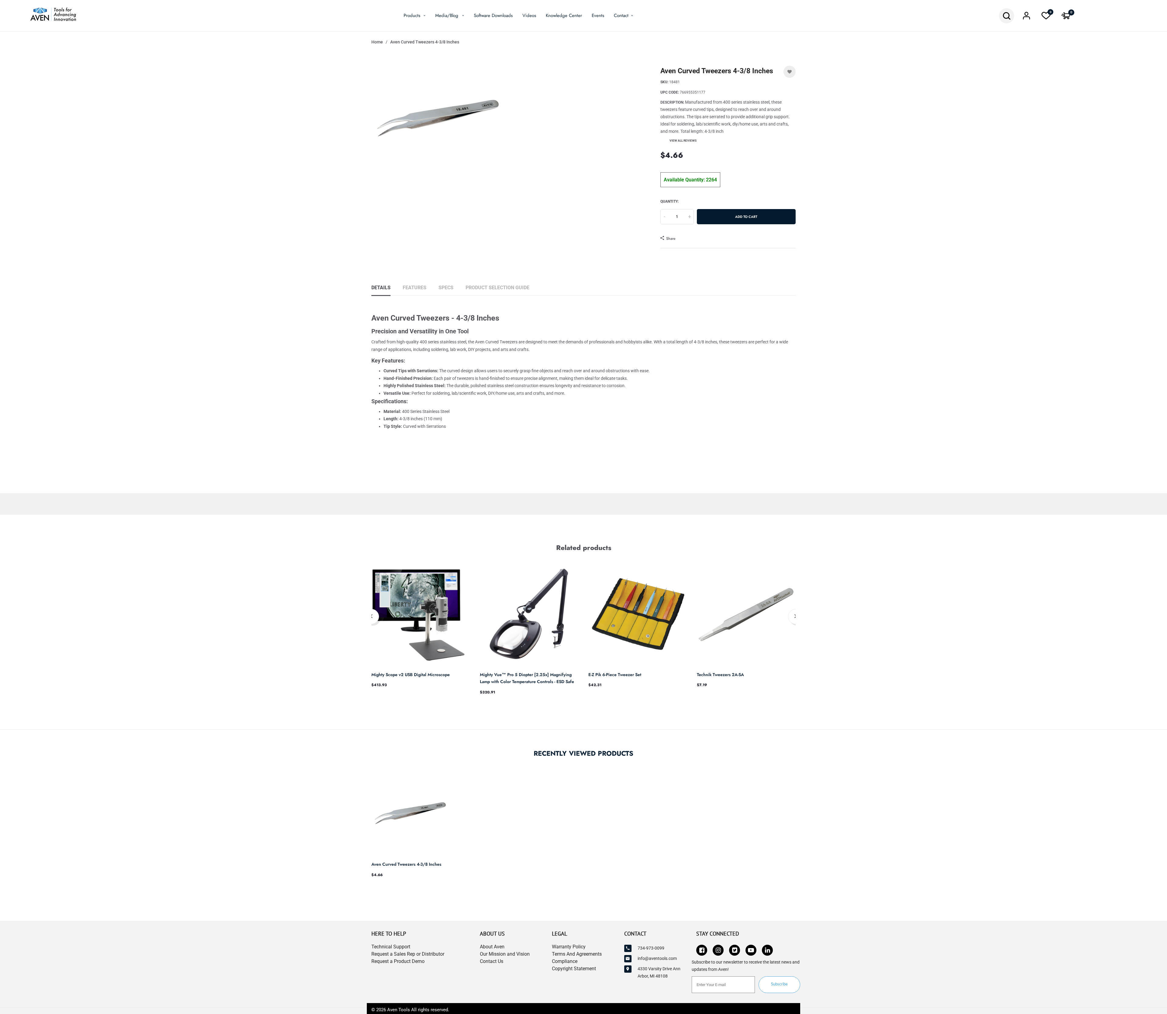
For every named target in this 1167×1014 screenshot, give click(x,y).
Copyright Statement (574, 968)
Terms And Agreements (577, 954)
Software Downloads (493, 15)
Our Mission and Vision (505, 954)
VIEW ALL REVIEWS (683, 140)
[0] (1046, 17)
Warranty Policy (569, 947)
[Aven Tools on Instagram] (718, 950)
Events (598, 15)
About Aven (492, 947)
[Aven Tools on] (767, 950)
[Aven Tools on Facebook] (702, 950)
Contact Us (491, 961)
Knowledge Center (564, 15)
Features (414, 287)
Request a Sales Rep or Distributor (407, 954)
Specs (446, 287)
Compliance (564, 961)
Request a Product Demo (398, 961)
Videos (529, 15)
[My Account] (1026, 17)
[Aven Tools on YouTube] (751, 950)
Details (381, 287)
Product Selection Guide (497, 287)
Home (377, 42)
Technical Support (390, 947)
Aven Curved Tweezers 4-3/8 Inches (406, 864)
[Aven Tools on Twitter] (734, 950)
